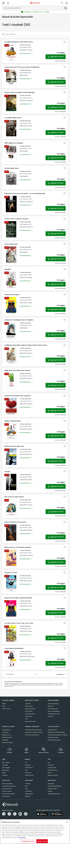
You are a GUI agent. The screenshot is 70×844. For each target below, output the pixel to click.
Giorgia (7, 472)
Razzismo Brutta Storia (54, 740)
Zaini (26, 788)
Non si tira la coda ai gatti (14, 497)
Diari (26, 786)
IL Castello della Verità (12, 118)
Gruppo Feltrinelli (52, 730)
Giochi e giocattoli (7, 783)
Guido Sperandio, (24, 47)
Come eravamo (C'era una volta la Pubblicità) (21, 67)
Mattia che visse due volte (14, 446)
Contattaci (5, 740)
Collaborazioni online (54, 714)
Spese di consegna (7, 742)
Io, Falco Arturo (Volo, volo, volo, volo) (18, 623)
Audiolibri (4, 775)
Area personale (6, 730)
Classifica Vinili (29, 775)
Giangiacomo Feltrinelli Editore (56, 732)
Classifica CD (29, 767)
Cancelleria (28, 791)
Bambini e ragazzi (53, 775)
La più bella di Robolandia (13, 648)
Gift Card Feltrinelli (30, 708)
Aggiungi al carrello (57, 57)
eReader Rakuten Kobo (54, 794)
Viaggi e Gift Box (52, 788)
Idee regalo (51, 783)
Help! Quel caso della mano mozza (17, 370)
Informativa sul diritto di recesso (34, 732)
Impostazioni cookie (28, 841)
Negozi (4, 703)
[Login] (8, 2)
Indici (26, 719)
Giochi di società (7, 791)
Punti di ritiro (28, 716)
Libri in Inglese (6, 767)
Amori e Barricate (11, 244)
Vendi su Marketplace (54, 711)
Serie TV (50, 772)
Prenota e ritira (29, 706)
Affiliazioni (50, 706)
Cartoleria (28, 783)
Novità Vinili (28, 772)
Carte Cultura (29, 711)
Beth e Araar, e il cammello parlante (17, 547)
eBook (4, 772)
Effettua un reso (6, 735)
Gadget (50, 791)
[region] (35, 831)
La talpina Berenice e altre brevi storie (18, 42)
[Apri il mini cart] (66, 3)
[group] (35, 11)
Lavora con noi (6, 708)
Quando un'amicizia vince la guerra (17, 396)
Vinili (26, 770)
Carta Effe (27, 703)
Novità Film (51, 765)
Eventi (3, 706)
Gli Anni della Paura (11, 168)
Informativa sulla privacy (32, 735)
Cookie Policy (22, 837)
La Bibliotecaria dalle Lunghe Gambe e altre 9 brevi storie (25, 345)
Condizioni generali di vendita (33, 730)
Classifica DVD (52, 767)
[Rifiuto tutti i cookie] (67, 822)
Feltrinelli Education (53, 737)
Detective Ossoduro (11, 295)
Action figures (6, 796)
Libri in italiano (6, 762)
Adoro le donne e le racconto (15, 522)
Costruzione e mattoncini (9, 786)
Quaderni (27, 796)
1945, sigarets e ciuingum (13, 143)
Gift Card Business (53, 708)
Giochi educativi (6, 788)
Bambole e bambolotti (8, 794)
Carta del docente (30, 714)
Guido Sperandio (26, 45)
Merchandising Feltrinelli (54, 786)
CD (26, 762)
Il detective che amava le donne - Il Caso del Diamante (24, 194)
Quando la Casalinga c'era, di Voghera (18, 320)
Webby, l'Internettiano (12, 421)
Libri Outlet (5, 765)
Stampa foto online (30, 721)
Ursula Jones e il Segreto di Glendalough (19, 92)
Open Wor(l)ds (29, 794)
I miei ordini (5, 732)
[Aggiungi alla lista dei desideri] (64, 42)
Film (49, 762)
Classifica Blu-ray (53, 770)
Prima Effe (50, 716)
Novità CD (27, 765)
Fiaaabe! (7, 269)
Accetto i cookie (42, 841)
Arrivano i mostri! (10, 573)
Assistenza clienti (7, 737)
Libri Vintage (5, 770)
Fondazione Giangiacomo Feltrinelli (58, 735)
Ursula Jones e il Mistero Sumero (16, 219)
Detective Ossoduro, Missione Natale (18, 598)
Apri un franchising (53, 703)
